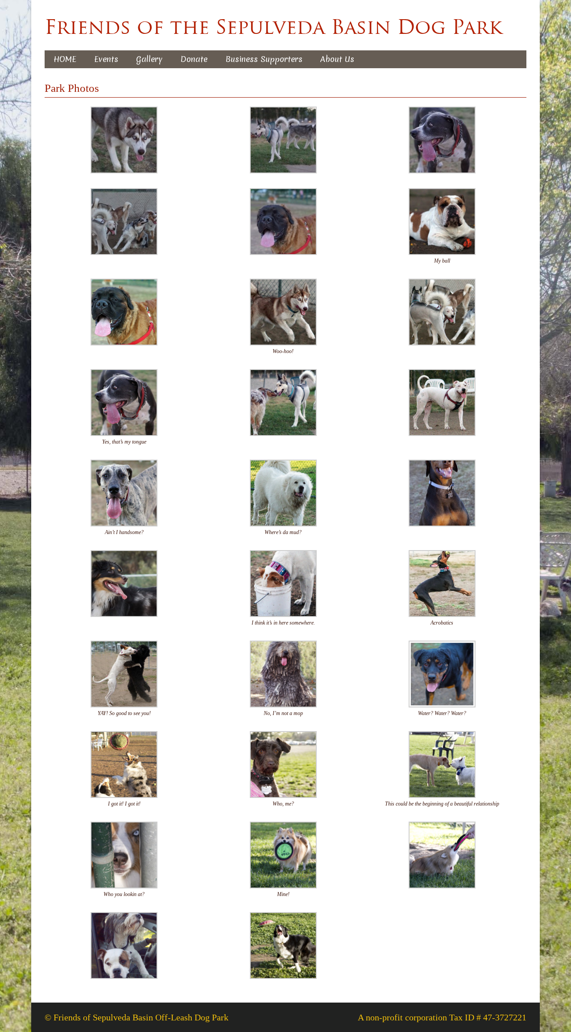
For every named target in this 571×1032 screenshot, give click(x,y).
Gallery (149, 59)
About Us (337, 59)
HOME (65, 59)
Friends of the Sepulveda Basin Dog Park (273, 27)
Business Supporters (263, 59)
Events (106, 59)
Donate (193, 59)
